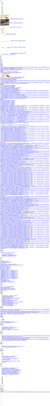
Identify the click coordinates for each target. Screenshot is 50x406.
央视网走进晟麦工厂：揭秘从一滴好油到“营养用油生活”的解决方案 (9, 120)
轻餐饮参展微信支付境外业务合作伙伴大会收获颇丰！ (8, 302)
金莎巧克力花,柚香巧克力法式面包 (6, 349)
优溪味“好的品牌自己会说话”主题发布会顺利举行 (8, 382)
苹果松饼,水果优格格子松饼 (4, 323)
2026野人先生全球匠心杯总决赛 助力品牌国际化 (6, 86)
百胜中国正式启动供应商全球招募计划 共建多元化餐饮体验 (9, 351)
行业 (0, 94)
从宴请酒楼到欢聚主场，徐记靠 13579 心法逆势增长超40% (7, 284)
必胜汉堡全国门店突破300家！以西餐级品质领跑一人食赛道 (8, 186)
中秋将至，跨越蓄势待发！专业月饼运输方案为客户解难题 (8, 303)
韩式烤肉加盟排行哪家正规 (3, 179)
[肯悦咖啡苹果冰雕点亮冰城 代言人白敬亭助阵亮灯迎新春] (6, 53)
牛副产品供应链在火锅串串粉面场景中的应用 (6, 170)
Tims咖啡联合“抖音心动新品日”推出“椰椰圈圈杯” (8, 319)
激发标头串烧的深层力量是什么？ (6, 373)
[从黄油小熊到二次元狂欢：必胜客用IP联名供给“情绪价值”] (6, 40)
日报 (0, 65)
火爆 (16, 97)
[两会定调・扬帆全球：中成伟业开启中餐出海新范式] (4, 133)
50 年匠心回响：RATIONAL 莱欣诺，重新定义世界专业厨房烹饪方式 (12, 78)
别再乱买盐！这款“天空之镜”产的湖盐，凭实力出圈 (7, 137)
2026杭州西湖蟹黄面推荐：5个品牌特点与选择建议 (6, 295)
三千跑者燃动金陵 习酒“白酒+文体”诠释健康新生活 (7, 143)
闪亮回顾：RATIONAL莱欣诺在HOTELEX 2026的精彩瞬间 (9, 343)
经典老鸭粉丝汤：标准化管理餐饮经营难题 (7, 316)
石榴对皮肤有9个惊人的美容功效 (6, 342)
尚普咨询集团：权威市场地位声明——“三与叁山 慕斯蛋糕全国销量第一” (11, 384)
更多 (3, 76)
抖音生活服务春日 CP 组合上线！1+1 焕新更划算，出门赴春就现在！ (11, 383)
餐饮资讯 (1, 71)
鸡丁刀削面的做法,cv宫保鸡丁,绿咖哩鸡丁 (7, 311)
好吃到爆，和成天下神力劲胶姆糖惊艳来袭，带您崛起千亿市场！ (10, 386)
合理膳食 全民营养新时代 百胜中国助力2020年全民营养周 (9, 309)
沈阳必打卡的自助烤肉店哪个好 (4, 276)
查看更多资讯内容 (2, 156)
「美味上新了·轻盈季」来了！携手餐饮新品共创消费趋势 (7, 124)
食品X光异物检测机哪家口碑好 (4, 73)
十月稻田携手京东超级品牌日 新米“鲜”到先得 (8, 310)
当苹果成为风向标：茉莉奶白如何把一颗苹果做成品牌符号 (8, 234)
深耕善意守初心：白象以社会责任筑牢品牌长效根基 (7, 168)
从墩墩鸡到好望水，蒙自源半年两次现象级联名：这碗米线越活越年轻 (12, 93)
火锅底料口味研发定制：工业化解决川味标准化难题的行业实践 (10, 387)
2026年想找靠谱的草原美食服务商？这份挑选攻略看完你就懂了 (10, 317)
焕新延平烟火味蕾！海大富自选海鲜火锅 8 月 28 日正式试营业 (8, 184)
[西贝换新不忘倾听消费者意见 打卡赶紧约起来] (4, 105)
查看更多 (1, 271)
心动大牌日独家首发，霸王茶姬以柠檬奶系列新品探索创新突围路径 (10, 312)
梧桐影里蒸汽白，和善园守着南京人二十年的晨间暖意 (7, 164)
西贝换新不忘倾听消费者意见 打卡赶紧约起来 (15, 105)
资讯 (0, 64)
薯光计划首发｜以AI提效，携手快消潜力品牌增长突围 (7, 207)
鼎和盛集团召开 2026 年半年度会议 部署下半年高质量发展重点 (8, 292)
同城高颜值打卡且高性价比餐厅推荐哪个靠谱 (6, 257)
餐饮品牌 (1, 70)
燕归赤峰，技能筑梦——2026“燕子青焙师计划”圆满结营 (7, 122)
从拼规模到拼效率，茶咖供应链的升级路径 (6, 140)
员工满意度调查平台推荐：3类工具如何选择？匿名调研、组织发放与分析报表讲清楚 (11, 218)
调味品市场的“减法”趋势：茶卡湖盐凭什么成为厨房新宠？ (7, 200)
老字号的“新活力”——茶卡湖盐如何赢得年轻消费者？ (7, 202)
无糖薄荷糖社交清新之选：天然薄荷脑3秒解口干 (6, 175)
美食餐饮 (1, 69)
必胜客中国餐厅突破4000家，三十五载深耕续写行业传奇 (9, 370)
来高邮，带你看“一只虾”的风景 (4, 280)
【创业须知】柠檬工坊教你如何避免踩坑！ (7, 318)
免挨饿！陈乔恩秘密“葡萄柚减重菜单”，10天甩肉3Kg (7, 335)
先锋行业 (14, 266)
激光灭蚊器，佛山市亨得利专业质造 (5, 301)
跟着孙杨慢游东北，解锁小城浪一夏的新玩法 (6, 227)
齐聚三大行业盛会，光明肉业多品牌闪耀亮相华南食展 (7, 135)
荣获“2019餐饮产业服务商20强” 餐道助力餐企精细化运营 (9, 385)
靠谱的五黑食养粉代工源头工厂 (4, 279)
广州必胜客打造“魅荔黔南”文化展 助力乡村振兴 (6, 266)
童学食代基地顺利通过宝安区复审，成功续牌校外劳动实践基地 (10, 94)
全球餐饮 (1, 72)
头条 (0, 68)
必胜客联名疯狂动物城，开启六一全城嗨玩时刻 (8, 112)
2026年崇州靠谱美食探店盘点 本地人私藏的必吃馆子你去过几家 (11, 95)
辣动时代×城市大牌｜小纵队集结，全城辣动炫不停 (7, 210)
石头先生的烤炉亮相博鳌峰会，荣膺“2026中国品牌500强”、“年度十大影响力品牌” (12, 315)
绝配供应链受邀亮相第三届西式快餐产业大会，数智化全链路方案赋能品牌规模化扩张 (11, 160)
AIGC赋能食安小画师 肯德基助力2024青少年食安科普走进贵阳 (10, 372)
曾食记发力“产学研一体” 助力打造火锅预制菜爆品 (6, 300)
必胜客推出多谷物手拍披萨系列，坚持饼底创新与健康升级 (8, 96)
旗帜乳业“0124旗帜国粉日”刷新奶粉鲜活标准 (6, 336)
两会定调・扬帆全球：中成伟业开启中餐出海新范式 (16, 133)
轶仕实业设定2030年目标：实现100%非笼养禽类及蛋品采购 (8, 162)
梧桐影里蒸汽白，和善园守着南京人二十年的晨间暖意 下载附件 (22, 164)
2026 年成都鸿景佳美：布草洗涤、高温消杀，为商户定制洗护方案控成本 (9, 177)
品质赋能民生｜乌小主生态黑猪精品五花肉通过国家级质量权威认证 (9, 225)
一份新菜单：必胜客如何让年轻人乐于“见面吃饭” (6, 145)
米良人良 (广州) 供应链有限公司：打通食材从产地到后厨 (10, 77)
